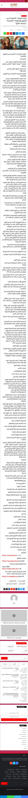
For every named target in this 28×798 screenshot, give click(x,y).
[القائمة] (1, 5)
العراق (24, 771)
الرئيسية (24, 13)
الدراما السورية (10, 769)
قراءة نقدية (21, 583)
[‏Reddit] (8, 33)
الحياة (17, 769)
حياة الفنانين (23, 736)
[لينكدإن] (17, 33)
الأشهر (14, 664)
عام (25, 746)
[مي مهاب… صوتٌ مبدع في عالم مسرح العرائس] (23, 683)
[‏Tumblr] (14, 33)
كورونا (24, 778)
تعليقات (5, 664)
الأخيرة (23, 664)
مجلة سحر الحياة (16, 778)
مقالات (25, 748)
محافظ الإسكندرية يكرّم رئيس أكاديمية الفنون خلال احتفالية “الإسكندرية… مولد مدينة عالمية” (10, 694)
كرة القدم (8, 776)
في (14, 776)
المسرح (19, 771)
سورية (24, 776)
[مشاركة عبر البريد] (7, 589)
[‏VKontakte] (9, 589)
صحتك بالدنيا (23, 744)
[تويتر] (20, 33)
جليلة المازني (12, 581)
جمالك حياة (24, 732)
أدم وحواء (24, 730)
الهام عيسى (21, 581)
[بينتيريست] (11, 33)
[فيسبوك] (23, 33)
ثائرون (26, 650)
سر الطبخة (24, 740)
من (5, 778)
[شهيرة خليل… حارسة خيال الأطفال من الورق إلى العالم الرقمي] (23, 676)
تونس (6, 771)
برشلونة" (12, 771)
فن (19, 776)
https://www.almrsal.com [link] (10, 561)
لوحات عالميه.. (10, 650)
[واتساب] (5, 33)
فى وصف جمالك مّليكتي (22, 646)
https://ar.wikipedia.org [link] (10, 576)
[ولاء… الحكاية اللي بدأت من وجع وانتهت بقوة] (23, 689)
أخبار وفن (24, 728)
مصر (9, 778)
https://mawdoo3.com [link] (9, 555)
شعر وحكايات (19, 13)
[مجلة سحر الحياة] (14, 5)
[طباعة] (4, 589)
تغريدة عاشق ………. (9, 646)
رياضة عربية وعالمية (22, 738)
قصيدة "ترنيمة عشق (11, 583)
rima (14, 603)
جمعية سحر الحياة (22, 734)
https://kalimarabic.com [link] (10, 569)
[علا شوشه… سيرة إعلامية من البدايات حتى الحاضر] (23, 670)
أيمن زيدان (23, 769)
